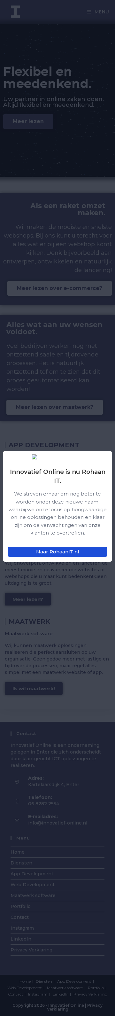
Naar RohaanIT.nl (57, 552)
